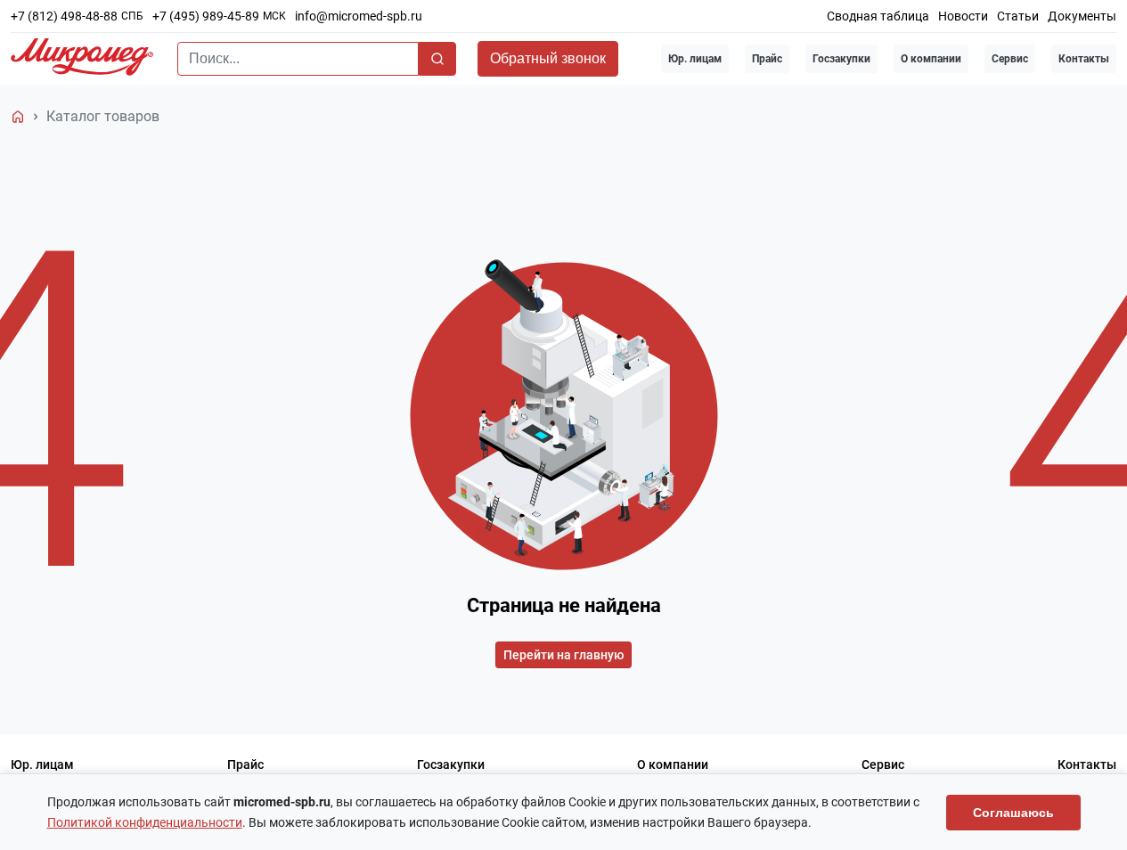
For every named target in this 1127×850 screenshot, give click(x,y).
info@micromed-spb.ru (358, 16)
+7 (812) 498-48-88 (64, 16)
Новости (963, 16)
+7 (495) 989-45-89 (205, 16)
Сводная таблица (878, 16)
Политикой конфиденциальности (144, 822)
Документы (1082, 16)
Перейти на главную (563, 655)
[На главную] (18, 117)
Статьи (1018, 16)
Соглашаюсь (1013, 812)
